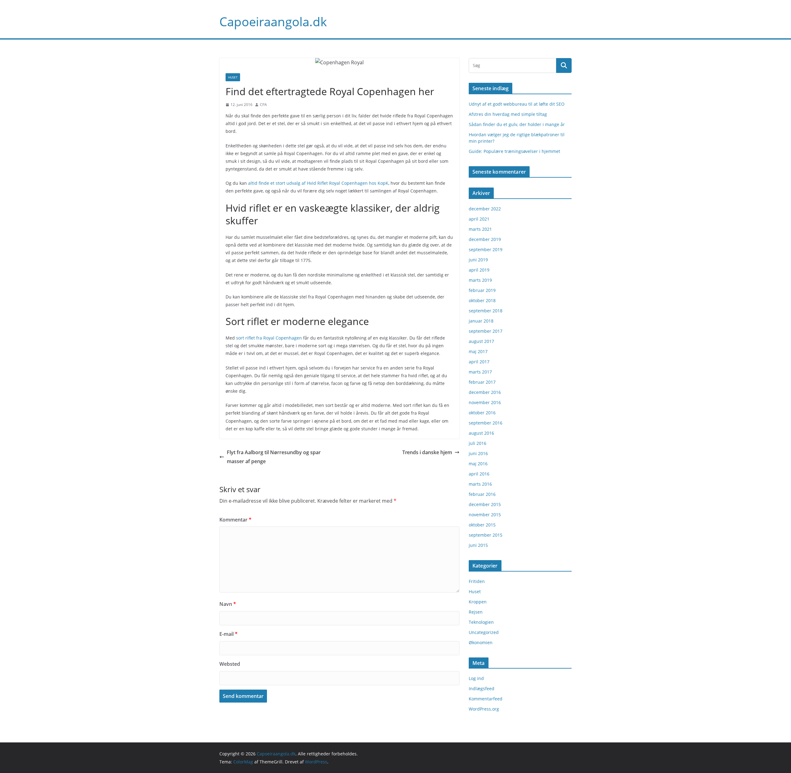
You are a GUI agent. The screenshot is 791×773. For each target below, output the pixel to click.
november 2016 (485, 402)
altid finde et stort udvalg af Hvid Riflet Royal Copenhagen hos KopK (318, 183)
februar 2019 (482, 290)
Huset (233, 77)
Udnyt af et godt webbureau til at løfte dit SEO (517, 104)
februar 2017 (482, 382)
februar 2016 (482, 494)
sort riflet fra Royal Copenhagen (269, 338)
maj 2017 (478, 351)
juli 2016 (477, 443)
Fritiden (477, 581)
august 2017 (481, 341)
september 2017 (485, 331)
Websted (229, 664)
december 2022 (485, 209)
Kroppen (478, 602)
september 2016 (485, 423)
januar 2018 (481, 321)
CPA (263, 104)
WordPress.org (484, 709)
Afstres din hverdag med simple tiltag (508, 114)
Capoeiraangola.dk (273, 21)
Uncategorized (484, 632)
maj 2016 (478, 464)
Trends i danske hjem (427, 452)
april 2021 (479, 219)
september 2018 (485, 311)
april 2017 (479, 362)
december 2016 (485, 392)
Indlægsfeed (481, 688)
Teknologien (481, 622)
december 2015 (485, 504)
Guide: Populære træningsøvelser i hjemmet (514, 151)
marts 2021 (480, 229)
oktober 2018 (482, 300)
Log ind (476, 678)
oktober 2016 (482, 413)
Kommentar (235, 519)
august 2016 (481, 433)
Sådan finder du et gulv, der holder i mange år (517, 124)
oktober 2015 (482, 525)
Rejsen (476, 612)
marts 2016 (480, 484)
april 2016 (479, 474)
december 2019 (485, 239)
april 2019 (479, 270)
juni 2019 (478, 260)
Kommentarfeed (485, 699)
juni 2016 (478, 453)
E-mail (228, 634)
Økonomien (481, 642)
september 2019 (485, 249)
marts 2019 (480, 280)
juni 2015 (478, 545)
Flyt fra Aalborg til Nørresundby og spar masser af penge (274, 457)
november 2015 (485, 514)
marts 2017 (480, 372)
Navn (227, 604)
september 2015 (485, 535)
